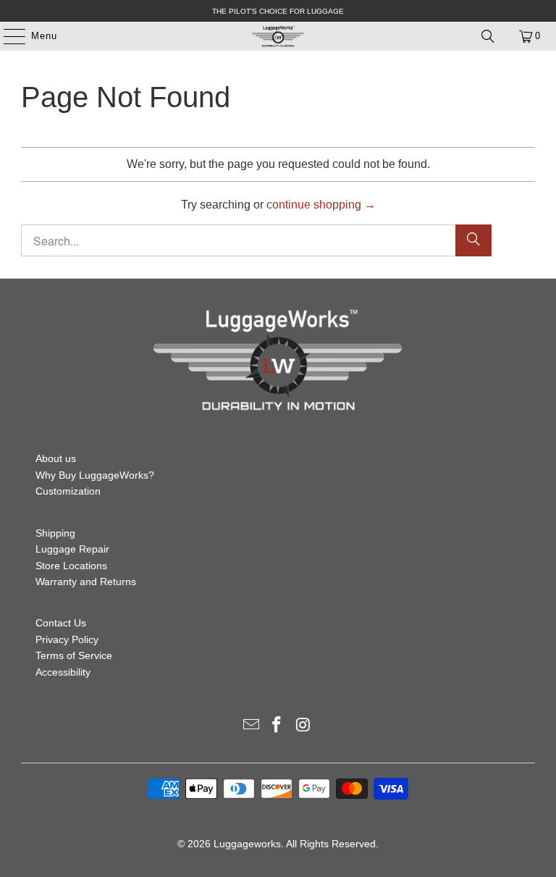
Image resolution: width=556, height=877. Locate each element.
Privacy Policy (66, 639)
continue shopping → (321, 204)
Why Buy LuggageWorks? (94, 475)
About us (55, 458)
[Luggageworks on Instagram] (303, 726)
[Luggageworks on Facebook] (277, 726)
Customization (68, 491)
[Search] (488, 36)
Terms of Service (73, 655)
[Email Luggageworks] (251, 726)
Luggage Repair (72, 549)
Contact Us (60, 623)
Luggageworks (247, 843)
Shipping (55, 533)
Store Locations (71, 565)
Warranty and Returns (85, 581)
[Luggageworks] (278, 36)
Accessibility (62, 672)
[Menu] (7, 36)
